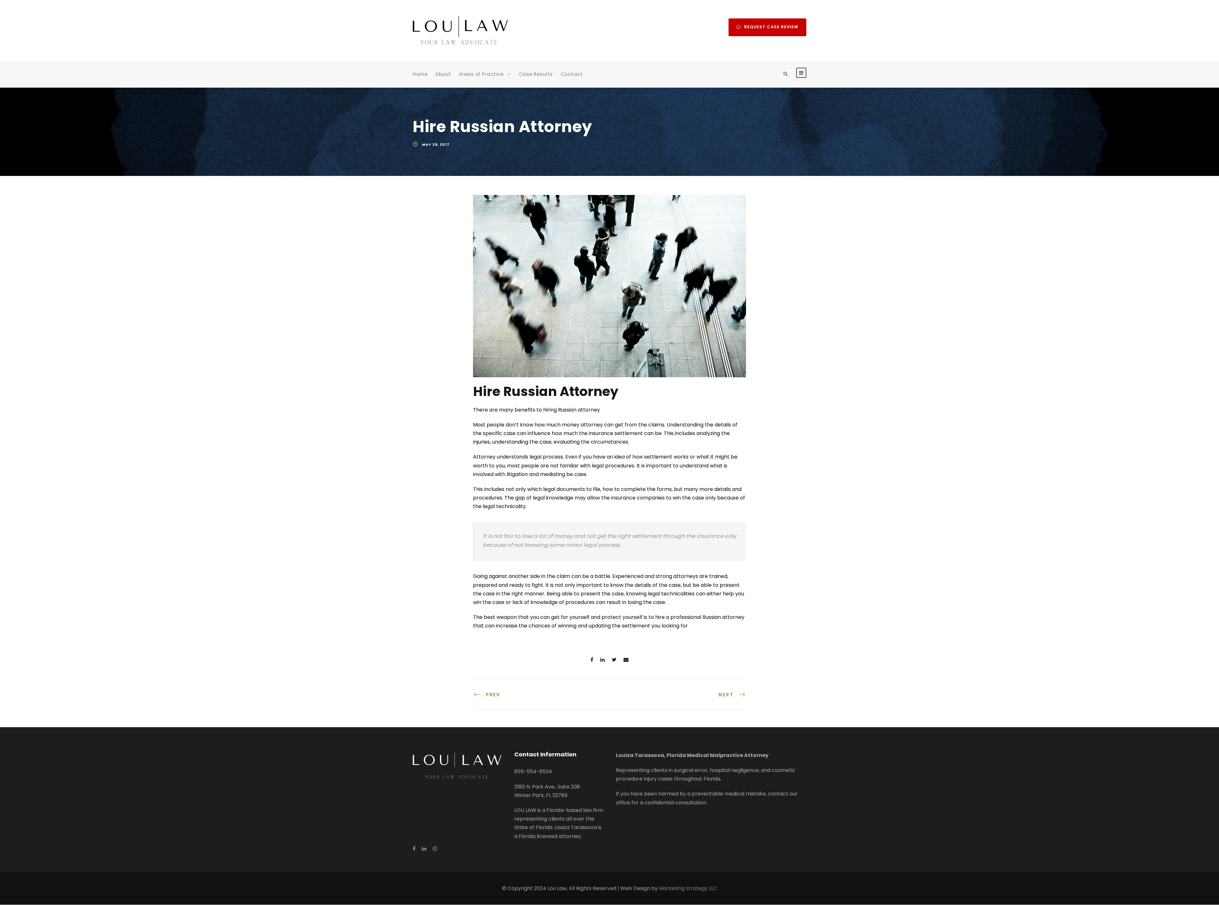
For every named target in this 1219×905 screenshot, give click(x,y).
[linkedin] (424, 848)
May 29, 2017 (436, 144)
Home (420, 74)
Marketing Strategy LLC (688, 888)
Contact (572, 74)
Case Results (536, 74)
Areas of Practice (481, 74)
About (443, 74)
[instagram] (435, 848)
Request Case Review (771, 27)
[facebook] (414, 848)
